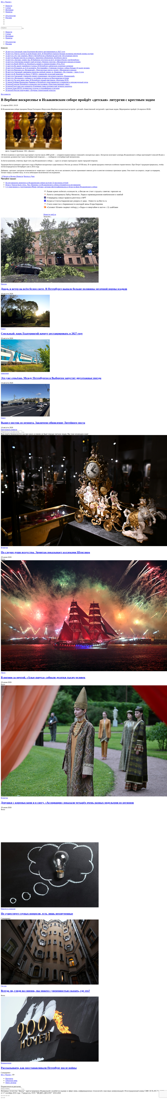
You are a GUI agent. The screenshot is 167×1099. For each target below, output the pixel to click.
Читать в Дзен (29, 176)
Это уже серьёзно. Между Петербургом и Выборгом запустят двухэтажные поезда (41, 56)
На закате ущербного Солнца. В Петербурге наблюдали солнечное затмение (39, 66)
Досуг (3, 673)
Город (3, 329)
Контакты (9, 1079)
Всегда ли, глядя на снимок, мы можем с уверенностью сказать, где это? (45, 990)
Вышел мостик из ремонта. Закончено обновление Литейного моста (36, 58)
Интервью (9, 10)
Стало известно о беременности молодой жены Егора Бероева (75, 204)
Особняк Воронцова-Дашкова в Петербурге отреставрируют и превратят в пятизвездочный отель (46, 82)
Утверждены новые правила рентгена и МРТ (66, 198)
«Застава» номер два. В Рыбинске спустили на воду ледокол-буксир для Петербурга (42, 60)
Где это (3, 986)
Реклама (8, 18)
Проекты (8, 12)
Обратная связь (11, 1081)
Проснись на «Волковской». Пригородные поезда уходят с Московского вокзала (40, 70)
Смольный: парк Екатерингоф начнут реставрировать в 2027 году (35, 52)
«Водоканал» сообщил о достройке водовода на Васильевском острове (37, 78)
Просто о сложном (8, 909)
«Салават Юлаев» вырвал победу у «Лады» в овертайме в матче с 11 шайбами (82, 207)
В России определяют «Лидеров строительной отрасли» (30, 90)
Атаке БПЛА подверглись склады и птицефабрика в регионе (32, 88)
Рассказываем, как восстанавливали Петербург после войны (39, 1067)
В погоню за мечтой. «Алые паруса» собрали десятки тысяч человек (43, 677)
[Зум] (9, 1095)
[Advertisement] (69, 826)
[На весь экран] (6, 1095)
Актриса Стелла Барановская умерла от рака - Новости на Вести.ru (77, 201)
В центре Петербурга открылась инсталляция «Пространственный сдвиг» (37, 84)
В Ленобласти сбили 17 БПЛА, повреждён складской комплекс (34, 74)
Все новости (6, 94)
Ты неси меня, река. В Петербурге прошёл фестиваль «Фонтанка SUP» (37, 80)
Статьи (8, 8)
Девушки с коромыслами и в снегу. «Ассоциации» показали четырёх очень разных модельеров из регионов (67, 802)
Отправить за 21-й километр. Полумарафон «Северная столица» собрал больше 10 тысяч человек (47, 68)
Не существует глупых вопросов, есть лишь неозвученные (37, 913)
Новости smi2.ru (50, 214)
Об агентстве (10, 16)
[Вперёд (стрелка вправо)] (4, 1097)
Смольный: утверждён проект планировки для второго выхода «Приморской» (40, 76)
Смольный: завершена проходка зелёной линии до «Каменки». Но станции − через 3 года (44, 72)
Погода (4, 284)
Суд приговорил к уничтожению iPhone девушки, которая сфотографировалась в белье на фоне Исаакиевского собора (51, 187)
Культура (4, 547)
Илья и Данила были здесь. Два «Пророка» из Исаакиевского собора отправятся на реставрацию (43, 185)
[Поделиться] (4, 1095)
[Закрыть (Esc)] (2, 1095)
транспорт (5, 373)
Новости (8, 6)
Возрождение (6, 1063)
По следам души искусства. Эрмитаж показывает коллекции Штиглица (45, 552)
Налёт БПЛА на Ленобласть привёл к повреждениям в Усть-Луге (35, 64)
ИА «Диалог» (6, 2)
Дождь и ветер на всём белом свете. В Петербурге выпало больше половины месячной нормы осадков (49, 54)
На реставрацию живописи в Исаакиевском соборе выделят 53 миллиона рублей (36, 183)
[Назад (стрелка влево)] (2, 1097)
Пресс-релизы (10, 1083)
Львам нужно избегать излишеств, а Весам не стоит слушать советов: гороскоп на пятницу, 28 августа (82, 192)
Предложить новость (9, 430)
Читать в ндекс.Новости (13, 176)
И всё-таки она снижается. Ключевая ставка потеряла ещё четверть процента (38, 86)
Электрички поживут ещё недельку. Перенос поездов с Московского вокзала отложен (43, 62)
